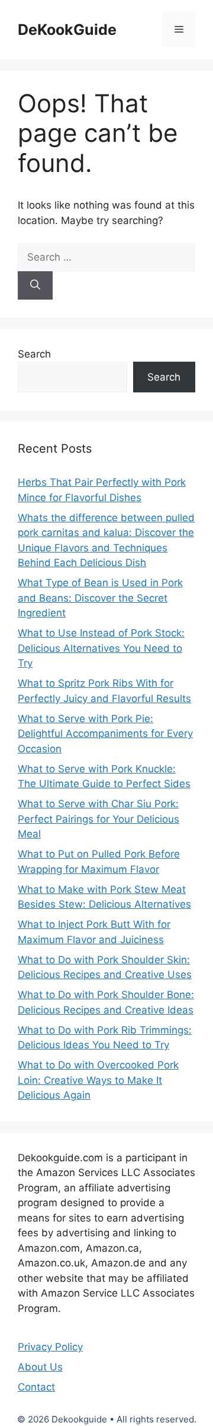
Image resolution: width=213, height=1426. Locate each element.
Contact (36, 1387)
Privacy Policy (50, 1347)
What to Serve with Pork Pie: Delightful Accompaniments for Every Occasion (105, 734)
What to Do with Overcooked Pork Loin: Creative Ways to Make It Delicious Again (98, 1080)
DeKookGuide (67, 29)
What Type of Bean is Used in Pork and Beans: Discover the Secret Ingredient (100, 598)
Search (34, 354)
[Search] (35, 285)
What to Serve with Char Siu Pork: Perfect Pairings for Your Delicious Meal (98, 819)
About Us (40, 1367)
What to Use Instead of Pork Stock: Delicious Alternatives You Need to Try (101, 648)
